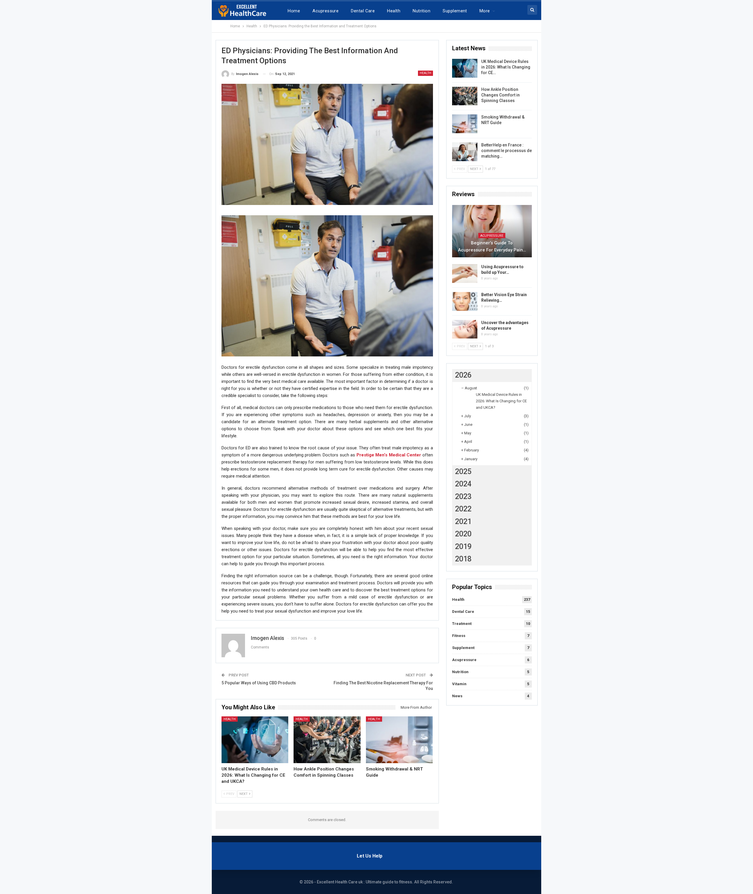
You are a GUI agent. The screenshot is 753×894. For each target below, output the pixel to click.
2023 (463, 496)
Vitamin (459, 684)
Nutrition (421, 11)
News (457, 696)
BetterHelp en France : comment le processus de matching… (506, 151)
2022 (463, 509)
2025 (463, 471)
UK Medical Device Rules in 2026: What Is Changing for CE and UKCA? (501, 401)
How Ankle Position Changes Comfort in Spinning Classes (500, 95)
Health (393, 11)
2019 (463, 546)
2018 (463, 559)
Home (294, 11)
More (484, 11)
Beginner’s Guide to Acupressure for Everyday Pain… (492, 246)
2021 (463, 521)
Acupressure (325, 11)
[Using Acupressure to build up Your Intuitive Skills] (464, 273)
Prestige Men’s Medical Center (388, 455)
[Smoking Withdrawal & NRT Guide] (399, 739)
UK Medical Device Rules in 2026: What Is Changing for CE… (505, 67)
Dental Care (363, 11)
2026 (463, 375)
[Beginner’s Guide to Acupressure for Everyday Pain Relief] (492, 231)
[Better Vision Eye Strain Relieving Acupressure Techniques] (464, 301)
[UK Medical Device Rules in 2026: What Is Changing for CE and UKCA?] (255, 739)
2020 (463, 534)
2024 (463, 484)
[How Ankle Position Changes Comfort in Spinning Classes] (327, 739)
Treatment (462, 623)
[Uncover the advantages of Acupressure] (464, 329)
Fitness (458, 635)
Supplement (455, 11)
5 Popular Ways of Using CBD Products (258, 682)
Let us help (369, 856)
